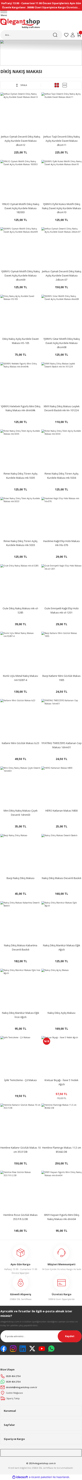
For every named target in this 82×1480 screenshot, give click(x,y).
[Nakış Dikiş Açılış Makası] (61, 989)
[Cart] (79, 35)
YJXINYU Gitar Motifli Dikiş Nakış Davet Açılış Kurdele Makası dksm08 (61, 343)
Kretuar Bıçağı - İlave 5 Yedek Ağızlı (61, 1082)
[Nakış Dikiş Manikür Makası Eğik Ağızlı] (61, 921)
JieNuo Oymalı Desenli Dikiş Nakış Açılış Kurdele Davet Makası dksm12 (20, 141)
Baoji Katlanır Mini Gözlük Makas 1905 (61, 678)
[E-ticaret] (40, 1477)
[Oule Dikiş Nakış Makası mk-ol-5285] (20, 584)
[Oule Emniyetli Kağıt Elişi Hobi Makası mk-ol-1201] (61, 584)
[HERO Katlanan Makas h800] (61, 786)
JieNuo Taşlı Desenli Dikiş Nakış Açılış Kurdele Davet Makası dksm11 (61, 141)
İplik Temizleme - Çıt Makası (20, 1080)
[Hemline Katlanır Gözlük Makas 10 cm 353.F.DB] (20, 1124)
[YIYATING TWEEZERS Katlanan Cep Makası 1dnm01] (61, 719)
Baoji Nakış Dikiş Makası (20, 878)
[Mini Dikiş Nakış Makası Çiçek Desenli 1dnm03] (20, 786)
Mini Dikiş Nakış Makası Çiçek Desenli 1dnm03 (21, 813)
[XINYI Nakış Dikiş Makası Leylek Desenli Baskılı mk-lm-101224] (61, 382)
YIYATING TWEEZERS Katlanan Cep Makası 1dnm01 (61, 745)
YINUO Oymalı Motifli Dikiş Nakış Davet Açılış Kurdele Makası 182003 (20, 208)
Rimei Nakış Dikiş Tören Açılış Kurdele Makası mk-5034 (61, 476)
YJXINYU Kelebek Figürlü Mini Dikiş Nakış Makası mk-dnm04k (20, 408)
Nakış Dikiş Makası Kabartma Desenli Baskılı (20, 947)
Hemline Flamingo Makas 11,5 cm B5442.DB (61, 1150)
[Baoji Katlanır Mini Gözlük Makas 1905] (61, 652)
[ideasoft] (20, 1477)
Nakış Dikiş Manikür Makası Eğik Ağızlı (61, 947)
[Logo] (20, 24)
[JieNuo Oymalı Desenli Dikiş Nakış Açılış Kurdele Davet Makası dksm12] (20, 112)
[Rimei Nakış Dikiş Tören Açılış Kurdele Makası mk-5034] (61, 449)
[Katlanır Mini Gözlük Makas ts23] (20, 719)
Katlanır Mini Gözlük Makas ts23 (20, 743)
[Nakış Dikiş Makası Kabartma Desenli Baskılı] (20, 921)
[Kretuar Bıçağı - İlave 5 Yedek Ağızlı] (61, 1056)
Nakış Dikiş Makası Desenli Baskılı (61, 878)
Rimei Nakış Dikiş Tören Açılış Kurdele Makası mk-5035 (20, 476)
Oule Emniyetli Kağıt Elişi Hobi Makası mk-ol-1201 (61, 610)
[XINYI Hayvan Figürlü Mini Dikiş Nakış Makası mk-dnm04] (61, 1191)
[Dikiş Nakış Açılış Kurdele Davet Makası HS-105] (20, 315)
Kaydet (69, 1336)
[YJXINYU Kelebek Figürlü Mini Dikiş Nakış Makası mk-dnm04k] (20, 382)
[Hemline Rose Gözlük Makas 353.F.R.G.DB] (20, 1191)
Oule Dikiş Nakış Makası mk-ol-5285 (20, 610)
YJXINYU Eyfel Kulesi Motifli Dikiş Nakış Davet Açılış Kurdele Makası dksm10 (61, 208)
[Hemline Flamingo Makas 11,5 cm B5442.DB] (61, 1124)
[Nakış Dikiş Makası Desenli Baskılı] (61, 854)
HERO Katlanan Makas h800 (61, 810)
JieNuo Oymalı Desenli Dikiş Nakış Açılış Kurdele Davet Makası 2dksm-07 (61, 275)
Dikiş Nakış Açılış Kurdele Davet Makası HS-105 (20, 341)
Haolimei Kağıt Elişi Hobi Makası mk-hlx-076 (61, 543)
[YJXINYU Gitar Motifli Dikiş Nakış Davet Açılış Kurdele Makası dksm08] (61, 315)
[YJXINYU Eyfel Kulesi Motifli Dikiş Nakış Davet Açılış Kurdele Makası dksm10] (61, 180)
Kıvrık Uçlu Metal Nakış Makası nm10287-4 (20, 678)
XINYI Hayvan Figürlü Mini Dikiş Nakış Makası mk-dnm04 (61, 1217)
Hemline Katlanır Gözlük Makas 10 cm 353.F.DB (20, 1150)
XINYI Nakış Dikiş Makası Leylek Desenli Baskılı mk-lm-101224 (62, 408)
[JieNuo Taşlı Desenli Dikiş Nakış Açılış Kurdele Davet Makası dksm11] (61, 112)
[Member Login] (72, 35)
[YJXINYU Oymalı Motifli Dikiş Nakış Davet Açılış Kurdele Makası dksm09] (20, 247)
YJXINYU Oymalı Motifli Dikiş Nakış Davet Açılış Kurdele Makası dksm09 (20, 275)
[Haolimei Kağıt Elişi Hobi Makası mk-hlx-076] (61, 517)
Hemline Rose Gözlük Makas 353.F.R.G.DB (20, 1217)
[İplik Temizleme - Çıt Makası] (20, 1056)
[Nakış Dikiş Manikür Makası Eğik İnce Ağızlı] (20, 989)
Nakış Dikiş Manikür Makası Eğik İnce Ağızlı (20, 1015)
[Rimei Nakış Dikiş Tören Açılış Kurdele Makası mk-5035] (20, 449)
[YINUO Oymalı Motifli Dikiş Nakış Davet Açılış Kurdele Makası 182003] (20, 180)
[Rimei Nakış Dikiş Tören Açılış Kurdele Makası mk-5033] (20, 517)
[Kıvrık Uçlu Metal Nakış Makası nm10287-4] (20, 652)
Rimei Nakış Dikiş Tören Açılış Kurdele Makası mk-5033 (20, 543)
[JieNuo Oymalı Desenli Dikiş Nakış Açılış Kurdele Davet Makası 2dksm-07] (61, 247)
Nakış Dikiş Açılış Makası (61, 1013)
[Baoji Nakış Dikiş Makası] (20, 854)
